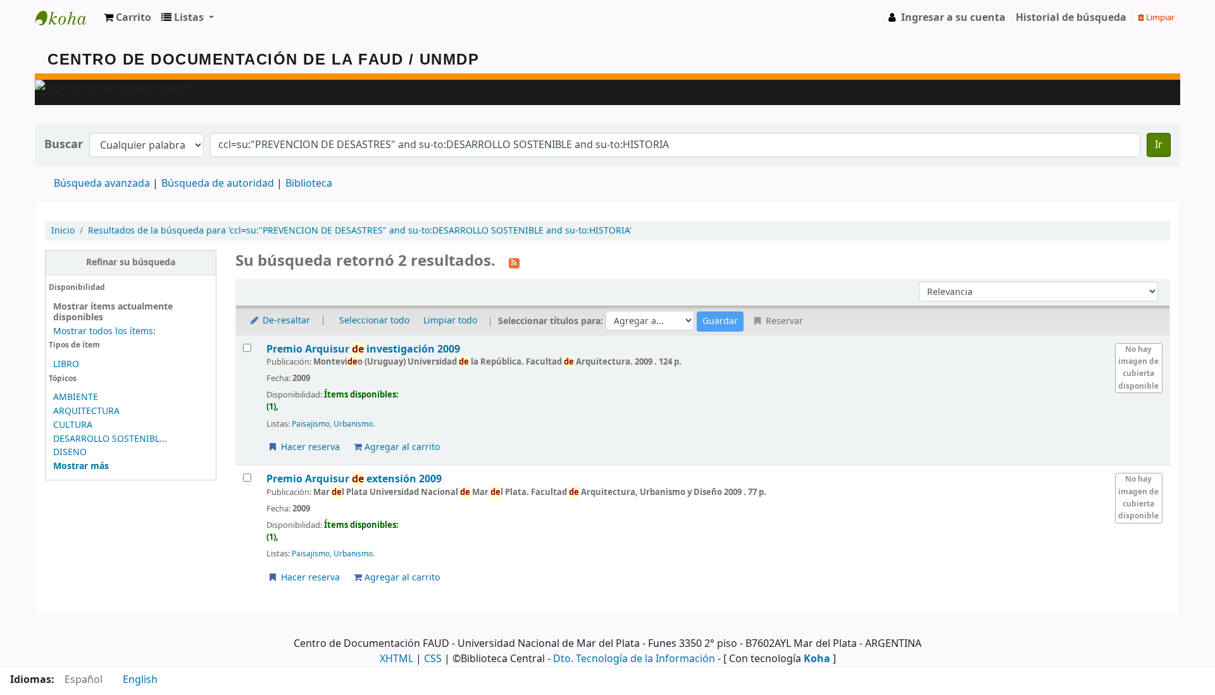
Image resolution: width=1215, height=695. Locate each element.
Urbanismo (353, 424)
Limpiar (1159, 17)
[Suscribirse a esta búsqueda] (514, 262)
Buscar (63, 144)
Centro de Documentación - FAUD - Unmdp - (67, 17)
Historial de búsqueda (1071, 17)
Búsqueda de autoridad (217, 183)
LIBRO (66, 364)
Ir (1158, 145)
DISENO (70, 452)
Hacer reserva (309, 447)
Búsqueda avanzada (102, 183)
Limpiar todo (450, 320)
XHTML (396, 659)
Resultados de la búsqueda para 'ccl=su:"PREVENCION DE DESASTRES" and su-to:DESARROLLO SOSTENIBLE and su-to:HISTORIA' (360, 230)
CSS (433, 659)
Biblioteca (308, 183)
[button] (127, 17)
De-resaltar (285, 320)
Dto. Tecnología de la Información (634, 659)
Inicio (63, 230)
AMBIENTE (75, 397)
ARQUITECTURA (86, 411)
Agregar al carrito (401, 447)
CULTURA (72, 425)
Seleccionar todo (374, 320)
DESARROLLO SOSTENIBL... (110, 439)
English (140, 679)
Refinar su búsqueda (130, 262)
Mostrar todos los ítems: (104, 331)
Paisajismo (311, 424)
